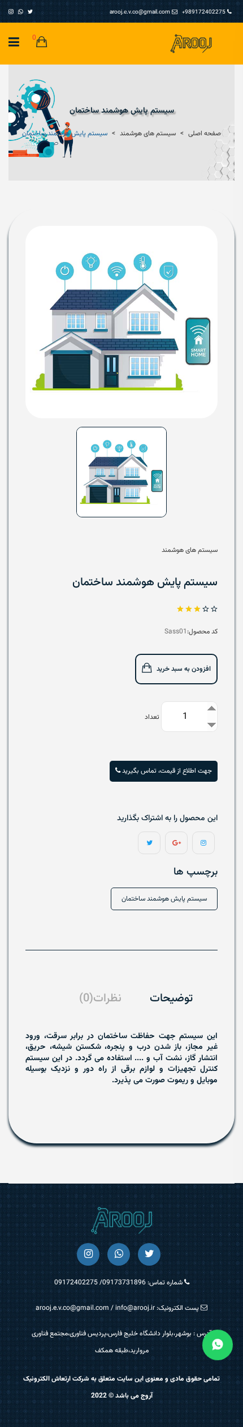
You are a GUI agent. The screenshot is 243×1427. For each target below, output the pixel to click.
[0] (41, 44)
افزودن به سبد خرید (183, 669)
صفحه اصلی (204, 133)
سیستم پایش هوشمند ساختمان (164, 899)
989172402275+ (204, 12)
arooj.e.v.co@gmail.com (141, 12)
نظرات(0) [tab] (100, 999)
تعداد (152, 717)
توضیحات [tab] (171, 999)
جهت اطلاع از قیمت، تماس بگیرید (166, 771)
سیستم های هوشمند (148, 133)
